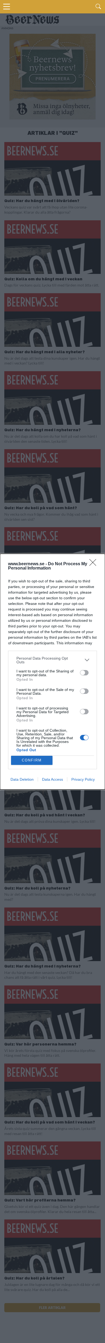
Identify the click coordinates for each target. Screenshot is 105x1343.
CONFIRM (32, 760)
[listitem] (52, 660)
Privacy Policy (83, 779)
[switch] (84, 672)
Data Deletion (22, 779)
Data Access (52, 779)
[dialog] (52, 672)
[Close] (94, 564)
